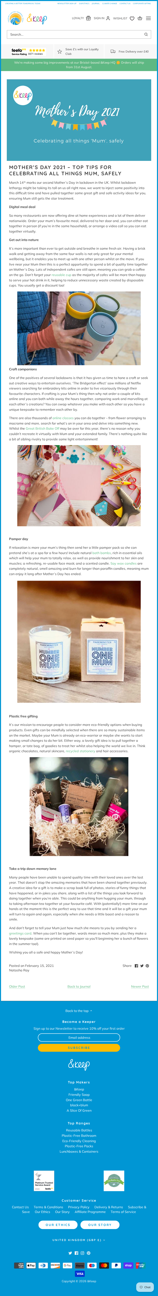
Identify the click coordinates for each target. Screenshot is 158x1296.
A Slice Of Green (79, 1110)
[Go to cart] (140, 18)
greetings (16, 933)
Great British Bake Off (42, 428)
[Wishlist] (124, 18)
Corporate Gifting (142, 3)
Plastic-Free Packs (79, 1146)
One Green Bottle (79, 1100)
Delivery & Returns (108, 1207)
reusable (58, 275)
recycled (72, 751)
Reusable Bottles (79, 1130)
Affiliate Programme (90, 1212)
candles (131, 563)
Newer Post (140, 986)
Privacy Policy (78, 1207)
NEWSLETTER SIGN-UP (67, 3)
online (57, 418)
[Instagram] (82, 1253)
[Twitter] (70, 1253)
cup (68, 275)
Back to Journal (79, 986)
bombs (105, 553)
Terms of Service (123, 1212)
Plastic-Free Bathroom (79, 1135)
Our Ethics (84, 3)
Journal (96, 3)
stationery (87, 751)
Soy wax (117, 563)
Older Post (17, 986)
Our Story (62, 1212)
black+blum (79, 1105)
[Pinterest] (88, 1253)
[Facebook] (76, 1253)
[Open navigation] (148, 18)
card (27, 933)
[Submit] (146, 34)
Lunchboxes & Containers (79, 1151)
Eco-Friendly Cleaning (79, 1141)
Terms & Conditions (48, 1207)
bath (96, 553)
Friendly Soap (79, 1094)
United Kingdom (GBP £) (77, 1240)
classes (68, 418)
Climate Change (109, 3)
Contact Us (125, 3)
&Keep (79, 1089)
